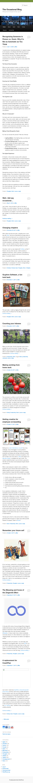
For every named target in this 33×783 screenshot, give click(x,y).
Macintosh (5, 750)
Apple (3, 742)
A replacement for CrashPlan (9, 661)
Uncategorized (6, 759)
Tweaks (4, 755)
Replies (28, 268)
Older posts (5, 719)
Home (4, 27)
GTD (25, 643)
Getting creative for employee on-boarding (11, 420)
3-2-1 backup (7, 705)
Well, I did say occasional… (8, 199)
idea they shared (6, 458)
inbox (20, 356)
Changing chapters (10, 227)
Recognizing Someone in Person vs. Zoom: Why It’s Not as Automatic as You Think (13, 40)
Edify (8, 235)
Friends (13, 268)
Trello (19, 456)
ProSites (22, 249)
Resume (5, 30)
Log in (4, 767)
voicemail (4, 358)
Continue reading (7, 218)
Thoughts (9, 191)
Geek (14, 27)
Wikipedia (5, 633)
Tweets (4, 757)
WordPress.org (6, 772)
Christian (9, 268)
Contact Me (11, 30)
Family (23, 27)
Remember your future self (13, 530)
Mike (16, 46)
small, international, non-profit (16, 448)
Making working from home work (11, 366)
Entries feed (5, 768)
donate (18, 520)
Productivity (9, 356)
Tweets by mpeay (6, 734)
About (9, 27)
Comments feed (6, 770)
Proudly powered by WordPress (16, 780)
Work (18, 27)
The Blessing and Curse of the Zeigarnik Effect (13, 591)
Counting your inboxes (11, 323)
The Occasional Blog (12, 9)
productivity (25, 356)
